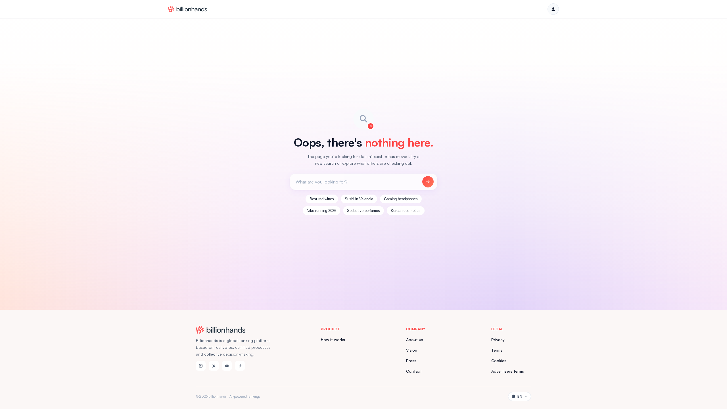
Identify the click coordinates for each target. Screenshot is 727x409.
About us (414, 339)
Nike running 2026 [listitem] (321, 210)
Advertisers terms (507, 371)
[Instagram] (201, 366)
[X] (214, 366)
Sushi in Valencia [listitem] (359, 199)
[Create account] (553, 9)
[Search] (428, 181)
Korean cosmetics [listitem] (406, 210)
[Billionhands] (187, 9)
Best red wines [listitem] (322, 199)
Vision (411, 350)
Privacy (498, 339)
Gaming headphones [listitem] (401, 199)
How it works (333, 339)
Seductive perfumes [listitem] (363, 210)
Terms (496, 350)
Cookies (498, 360)
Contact (414, 371)
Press (411, 360)
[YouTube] (227, 366)
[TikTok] (240, 366)
